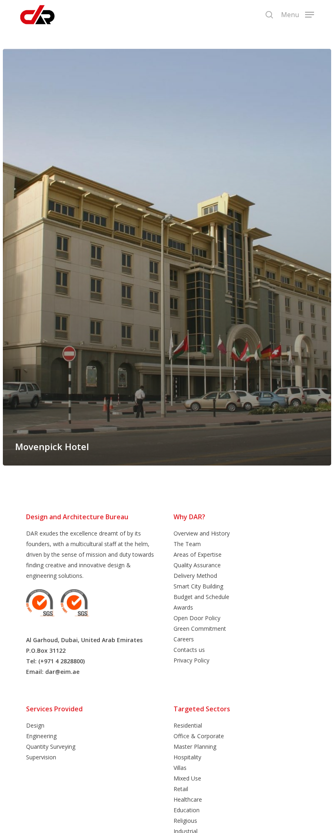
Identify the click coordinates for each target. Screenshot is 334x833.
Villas (180, 768)
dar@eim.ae (62, 672)
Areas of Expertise (198, 554)
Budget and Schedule (201, 597)
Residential (188, 725)
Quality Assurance (197, 565)
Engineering (41, 736)
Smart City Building (198, 586)
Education (187, 810)
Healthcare (188, 799)
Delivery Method (195, 575)
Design (35, 725)
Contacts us (189, 650)
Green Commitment (200, 628)
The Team (187, 544)
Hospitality (187, 757)
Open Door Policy (197, 618)
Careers (184, 639)
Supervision (41, 757)
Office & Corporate (199, 736)
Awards (183, 607)
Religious (185, 820)
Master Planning (195, 746)
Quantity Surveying (50, 746)
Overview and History (202, 533)
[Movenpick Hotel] (167, 257)
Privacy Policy (191, 660)
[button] (297, 14)
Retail (181, 789)
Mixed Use (187, 778)
